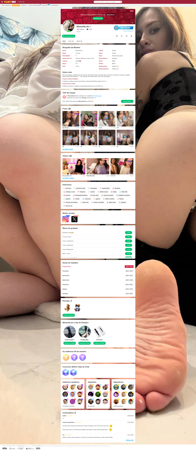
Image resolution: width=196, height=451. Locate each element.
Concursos (45, 5)
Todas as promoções (34, 5)
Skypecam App (54, 5)
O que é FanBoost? (128, 31)
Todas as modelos (6, 5)
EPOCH (34, 445)
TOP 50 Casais (97, 96)
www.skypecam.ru (22, 445)
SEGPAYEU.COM (40, 445)
